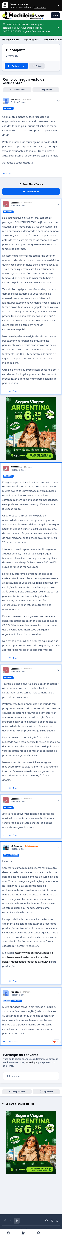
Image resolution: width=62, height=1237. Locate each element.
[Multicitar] (4, 391)
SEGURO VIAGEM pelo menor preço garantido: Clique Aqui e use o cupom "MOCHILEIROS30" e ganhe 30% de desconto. (26, 28)
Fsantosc (16, 99)
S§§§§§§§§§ (16, 202)
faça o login (31, 1062)
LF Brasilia (16, 846)
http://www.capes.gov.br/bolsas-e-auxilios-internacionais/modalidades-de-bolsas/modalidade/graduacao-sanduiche (28, 957)
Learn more (6, 5)
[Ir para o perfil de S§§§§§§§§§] (6, 204)
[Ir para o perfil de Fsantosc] (6, 101)
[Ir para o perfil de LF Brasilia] (6, 847)
